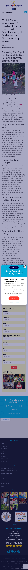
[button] (25, 266)
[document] (14, 285)
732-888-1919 (15, 302)
